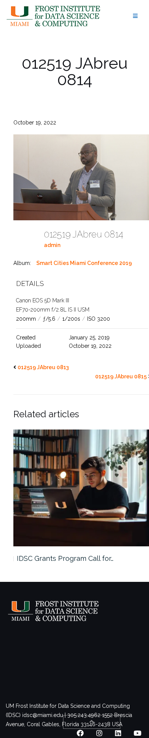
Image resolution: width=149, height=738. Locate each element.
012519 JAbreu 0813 (43, 367)
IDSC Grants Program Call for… (65, 558)
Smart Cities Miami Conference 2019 (84, 263)
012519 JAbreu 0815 (121, 376)
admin (52, 245)
